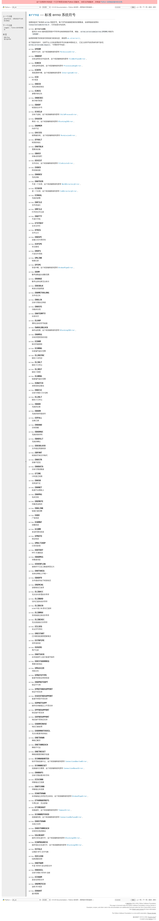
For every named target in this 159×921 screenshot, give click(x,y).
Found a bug (151, 917)
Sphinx (151, 919)
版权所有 (129, 903)
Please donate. (151, 913)
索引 (154, 7)
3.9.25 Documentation (59, 7)
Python (7, 7)
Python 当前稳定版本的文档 (111, 2)
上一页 (139, 7)
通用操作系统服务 (86, 7)
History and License (138, 909)
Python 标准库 (73, 7)
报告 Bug (7, 37)
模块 (150, 7)
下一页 (145, 7)
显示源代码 (7, 39)
